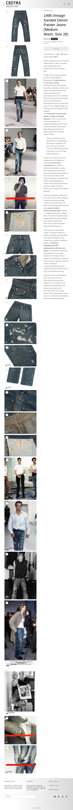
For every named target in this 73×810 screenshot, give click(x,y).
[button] (4, 4)
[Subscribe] (34, 796)
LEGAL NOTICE (53, 781)
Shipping (53, 41)
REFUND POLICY (54, 789)
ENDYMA (38, 808)
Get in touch (30, 785)
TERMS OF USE (54, 785)
